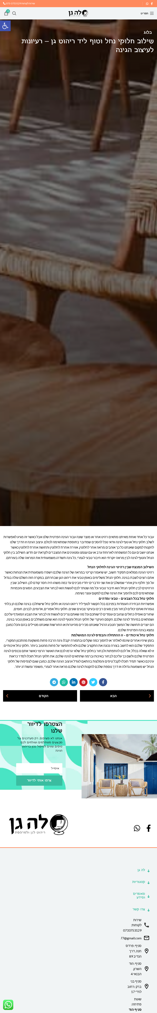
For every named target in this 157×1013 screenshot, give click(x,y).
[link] (5, 25)
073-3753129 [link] (13, 3)
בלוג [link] (148, 32)
